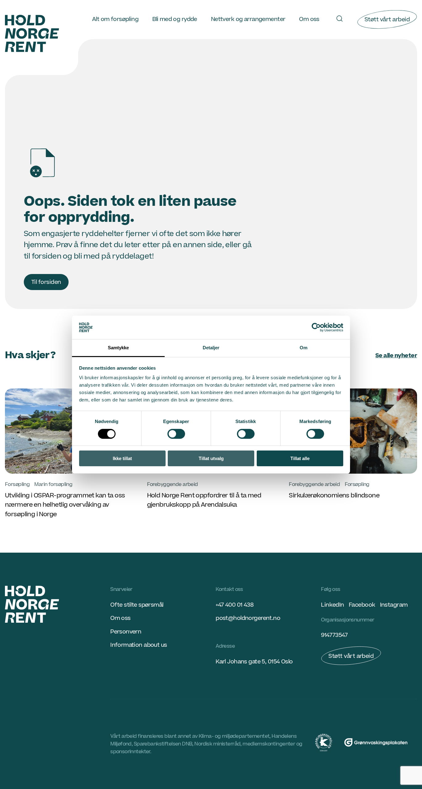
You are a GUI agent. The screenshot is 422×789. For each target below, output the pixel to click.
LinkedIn (332, 605)
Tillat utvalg (211, 458)
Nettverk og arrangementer (248, 19)
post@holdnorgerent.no (248, 618)
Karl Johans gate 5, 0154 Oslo (254, 662)
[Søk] (339, 18)
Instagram (394, 605)
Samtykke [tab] (118, 347)
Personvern (125, 632)
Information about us (138, 645)
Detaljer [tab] (211, 347)
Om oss (309, 19)
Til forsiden (46, 282)
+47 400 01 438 (234, 605)
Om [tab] (303, 347)
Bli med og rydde (174, 19)
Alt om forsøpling (115, 19)
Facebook (362, 605)
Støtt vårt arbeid (387, 19)
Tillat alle (300, 458)
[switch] (176, 434)
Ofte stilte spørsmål (136, 605)
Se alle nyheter (396, 355)
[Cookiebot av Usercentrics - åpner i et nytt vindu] (316, 327)
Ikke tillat (122, 458)
